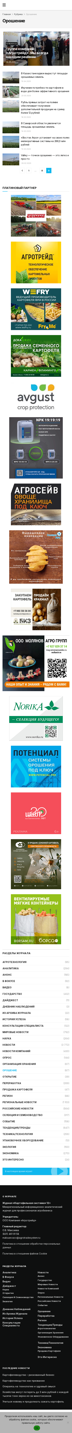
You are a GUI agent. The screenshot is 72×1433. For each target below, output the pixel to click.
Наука (7, 1038)
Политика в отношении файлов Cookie (25, 1253)
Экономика (11, 1153)
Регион (8, 1095)
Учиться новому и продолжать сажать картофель (33, 1401)
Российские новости (18, 1108)
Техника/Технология (18, 1134)
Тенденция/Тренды (16, 1127)
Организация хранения (19, 1064)
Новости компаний (16, 1051)
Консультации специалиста (23, 1025)
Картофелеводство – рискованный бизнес (28, 1374)
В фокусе (12, 44)
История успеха (14, 1019)
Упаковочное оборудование (23, 1140)
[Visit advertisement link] (36, 262)
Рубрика (18, 14)
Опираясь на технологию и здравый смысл (29, 1386)
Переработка (12, 1083)
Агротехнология (14, 962)
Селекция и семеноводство (23, 1115)
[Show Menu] (4, 5)
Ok (36, 1428)
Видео (7, 987)
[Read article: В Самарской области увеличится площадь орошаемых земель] (11, 127)
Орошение (31, 14)
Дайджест (10, 1000)
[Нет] (67, 1422)
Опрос (7, 1057)
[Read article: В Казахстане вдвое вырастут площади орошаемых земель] (11, 78)
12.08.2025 (11, 62)
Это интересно (13, 1159)
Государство (12, 993)
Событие (9, 1121)
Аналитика (11, 968)
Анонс (7, 974)
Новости (9, 1044)
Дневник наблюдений (18, 1006)
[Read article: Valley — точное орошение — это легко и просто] (11, 160)
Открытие (10, 1076)
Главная (7, 14)
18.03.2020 (26, 117)
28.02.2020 (26, 163)
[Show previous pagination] (22, 170)
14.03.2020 (26, 131)
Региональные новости (20, 1102)
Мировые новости (15, 1032)
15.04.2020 (26, 81)
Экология (9, 1146)
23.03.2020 (26, 96)
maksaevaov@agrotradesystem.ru (21, 1237)
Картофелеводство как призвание (24, 1380)
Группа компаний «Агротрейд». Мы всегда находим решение (27, 53)
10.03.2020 (26, 149)
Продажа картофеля (17, 1089)
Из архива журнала (17, 1013)
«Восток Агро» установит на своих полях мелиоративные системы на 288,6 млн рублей (45, 141)
